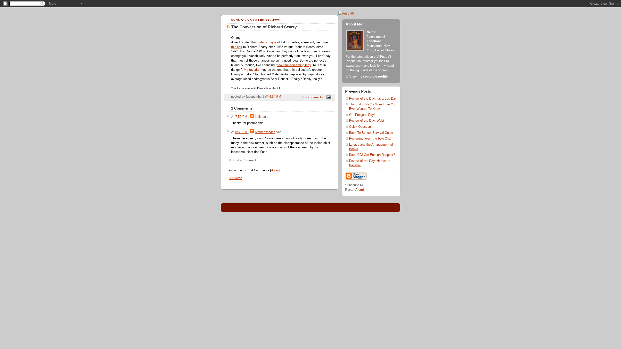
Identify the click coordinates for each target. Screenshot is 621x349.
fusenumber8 (376, 37)
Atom (275, 170)
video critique (267, 42)
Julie (258, 117)
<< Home (235, 178)
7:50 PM (241, 117)
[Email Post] (328, 97)
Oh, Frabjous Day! (362, 115)
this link (236, 47)
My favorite (252, 69)
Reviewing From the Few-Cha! (370, 138)
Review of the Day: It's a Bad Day (373, 98)
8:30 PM (241, 132)
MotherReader (265, 132)
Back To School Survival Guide (371, 133)
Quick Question (360, 126)
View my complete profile (368, 76)
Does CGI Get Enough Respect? (372, 155)
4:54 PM (275, 96)
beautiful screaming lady (294, 65)
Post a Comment (244, 160)
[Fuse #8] (346, 13)
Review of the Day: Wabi (366, 120)
